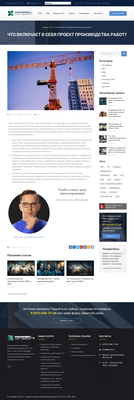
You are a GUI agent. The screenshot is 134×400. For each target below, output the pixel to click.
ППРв (104, 72)
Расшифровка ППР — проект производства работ (116, 100)
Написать (110, 236)
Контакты (98, 13)
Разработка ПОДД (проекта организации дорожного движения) (51, 347)
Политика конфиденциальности (83, 355)
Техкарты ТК (58, 13)
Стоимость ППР (108, 79)
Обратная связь (77, 352)
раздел (103, 188)
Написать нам (66, 321)
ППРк (104, 76)
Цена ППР (106, 87)
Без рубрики (107, 65)
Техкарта (106, 83)
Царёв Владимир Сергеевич (34, 237)
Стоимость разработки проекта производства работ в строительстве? (117, 150)
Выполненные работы (79, 344)
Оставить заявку (118, 13)
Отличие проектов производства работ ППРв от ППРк (19, 281)
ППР (39, 13)
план (20, 247)
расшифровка (114, 188)
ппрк (109, 179)
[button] (124, 53)
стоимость (113, 192)
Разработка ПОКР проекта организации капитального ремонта (51, 366)
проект (117, 179)
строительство (106, 196)
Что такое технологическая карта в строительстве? (117, 138)
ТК (108, 167)
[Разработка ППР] (19, 13)
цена (117, 196)
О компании (84, 13)
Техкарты (116, 167)
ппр (24, 247)
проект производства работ (111, 184)
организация (13, 247)
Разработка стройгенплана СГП (52, 353)
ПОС (48, 13)
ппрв (102, 179)
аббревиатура (105, 171)
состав (28, 247)
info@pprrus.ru (35, 3)
